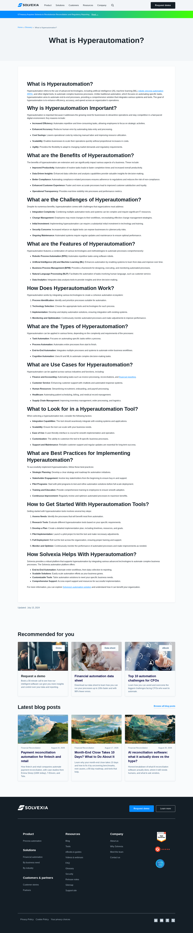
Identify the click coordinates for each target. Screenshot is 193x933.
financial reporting (127, 377)
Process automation (32, 841)
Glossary (28, 27)
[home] (28, 5)
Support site (71, 890)
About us (114, 841)
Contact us (115, 857)
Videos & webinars (74, 857)
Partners (27, 890)
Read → (95, 14)
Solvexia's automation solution (77, 587)
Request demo (163, 5)
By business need (31, 862)
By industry (28, 868)
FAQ (68, 863)
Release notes (72, 879)
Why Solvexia (116, 846)
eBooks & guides (73, 852)
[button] (47, 5)
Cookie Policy (42, 919)
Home (20, 27)
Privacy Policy (27, 919)
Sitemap (69, 885)
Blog (68, 841)
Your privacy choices (60, 919)
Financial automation (33, 857)
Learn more (165, 808)
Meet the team (116, 852)
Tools (68, 846)
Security (69, 874)
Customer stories (31, 885)
